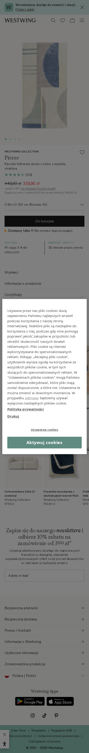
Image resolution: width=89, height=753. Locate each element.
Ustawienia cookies (44, 429)
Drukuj (13, 416)
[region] (44, 376)
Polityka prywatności (25, 409)
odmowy (32, 398)
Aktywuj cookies (44, 442)
